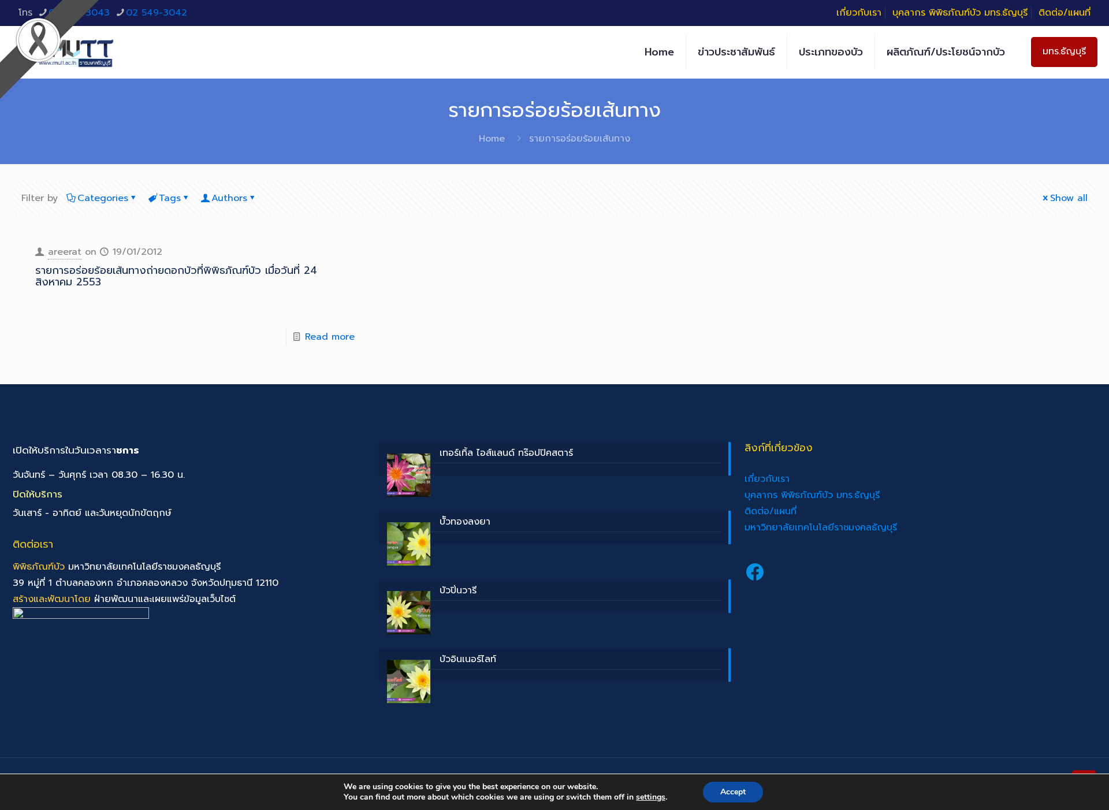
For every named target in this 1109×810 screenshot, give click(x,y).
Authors (229, 198)
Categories (102, 198)
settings (650, 797)
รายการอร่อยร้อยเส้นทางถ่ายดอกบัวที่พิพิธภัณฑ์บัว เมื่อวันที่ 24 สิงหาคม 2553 (176, 276)
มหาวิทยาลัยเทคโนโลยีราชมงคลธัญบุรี (821, 527)
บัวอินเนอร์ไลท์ (468, 659)
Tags (170, 198)
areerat (64, 252)
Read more (330, 337)
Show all (1069, 198)
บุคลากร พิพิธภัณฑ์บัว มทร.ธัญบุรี (960, 13)
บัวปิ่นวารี (458, 590)
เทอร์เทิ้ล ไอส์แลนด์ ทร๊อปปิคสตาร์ (506, 453)
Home (492, 139)
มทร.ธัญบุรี (1064, 51)
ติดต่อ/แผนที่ (1065, 13)
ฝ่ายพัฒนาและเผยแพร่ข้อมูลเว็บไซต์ (165, 599)
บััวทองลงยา (465, 522)
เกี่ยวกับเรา (858, 13)
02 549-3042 (156, 13)
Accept (733, 791)
